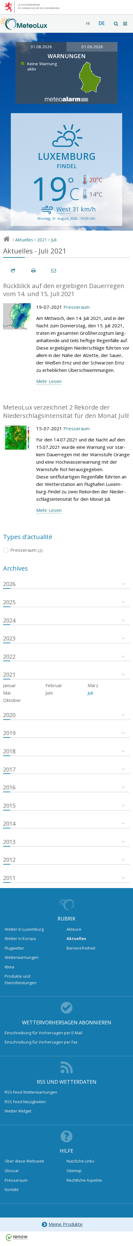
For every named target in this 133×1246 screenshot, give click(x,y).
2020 (9, 715)
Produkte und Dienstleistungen (20, 979)
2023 (9, 638)
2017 (9, 769)
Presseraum (76, 307)
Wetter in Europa (20, 938)
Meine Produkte (66, 1224)
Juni (49, 693)
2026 (9, 584)
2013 (9, 841)
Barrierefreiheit (80, 948)
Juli (54, 240)
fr (88, 23)
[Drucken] (34, 270)
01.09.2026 (92, 46)
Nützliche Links (80, 1161)
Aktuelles (24, 240)
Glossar (12, 1170)
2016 (9, 787)
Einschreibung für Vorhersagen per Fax (41, 1042)
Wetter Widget (18, 1111)
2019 (9, 733)
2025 (9, 602)
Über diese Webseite (24, 1161)
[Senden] (54, 270)
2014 (9, 823)
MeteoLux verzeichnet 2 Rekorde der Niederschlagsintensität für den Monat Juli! (66, 411)
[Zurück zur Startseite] (24, 27)
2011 (9, 878)
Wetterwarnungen (22, 957)
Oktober (12, 700)
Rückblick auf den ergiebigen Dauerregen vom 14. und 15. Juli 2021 (63, 290)
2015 (9, 805)
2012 (9, 859)
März (93, 685)
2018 (9, 751)
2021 (42, 240)
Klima (9, 967)
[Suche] (116, 24)
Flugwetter (14, 948)
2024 (9, 620)
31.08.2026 (41, 46)
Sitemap (74, 1170)
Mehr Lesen (49, 381)
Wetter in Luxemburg (24, 929)
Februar (53, 685)
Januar (9, 685)
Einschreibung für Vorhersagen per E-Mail (43, 1032)
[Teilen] (13, 270)
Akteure (73, 929)
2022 (9, 656)
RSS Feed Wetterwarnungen (31, 1092)
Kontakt (12, 1189)
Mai (7, 693)
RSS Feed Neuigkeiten (25, 1101)
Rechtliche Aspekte (84, 1180)
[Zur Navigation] (125, 24)
